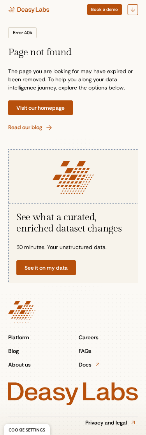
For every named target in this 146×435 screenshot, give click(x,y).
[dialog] (27, 429)
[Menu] (132, 9)
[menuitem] (104, 9)
